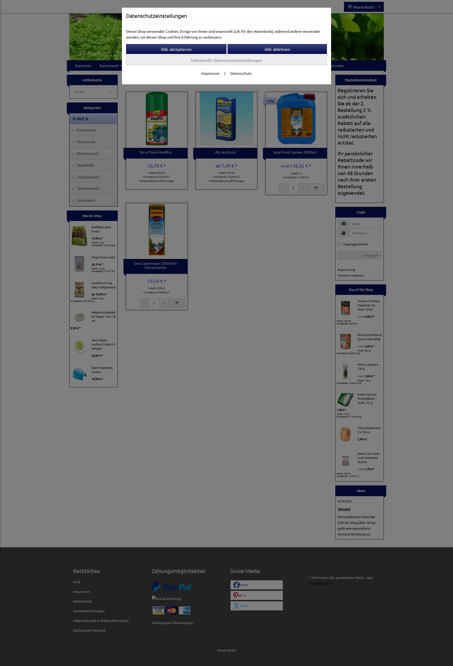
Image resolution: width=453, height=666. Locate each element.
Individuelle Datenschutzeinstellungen (226, 60)
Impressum (210, 73)
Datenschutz (241, 73)
